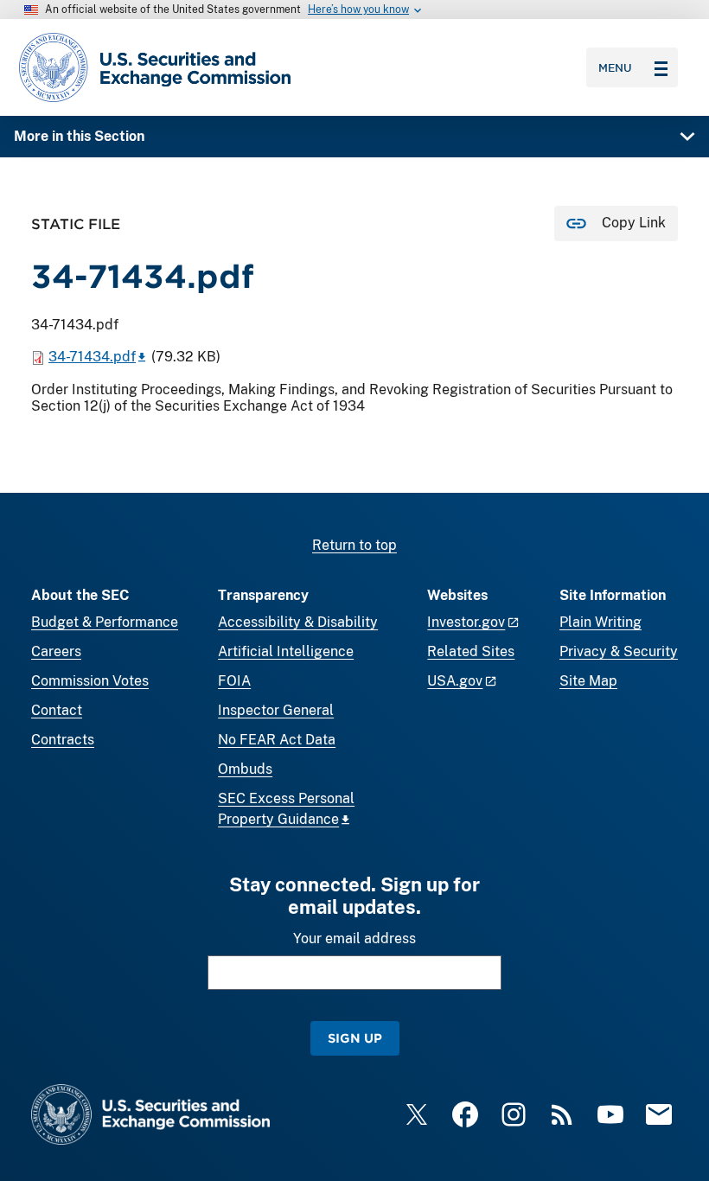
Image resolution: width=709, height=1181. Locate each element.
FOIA (234, 681)
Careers (56, 651)
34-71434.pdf (92, 356)
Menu (615, 67)
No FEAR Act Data (276, 739)
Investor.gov (466, 622)
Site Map (588, 681)
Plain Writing (600, 622)
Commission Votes (90, 681)
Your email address (354, 938)
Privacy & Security (618, 651)
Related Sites (470, 651)
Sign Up (355, 1038)
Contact (56, 710)
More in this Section (79, 136)
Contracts (62, 739)
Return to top (354, 545)
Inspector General (276, 710)
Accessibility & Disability (298, 622)
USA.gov (454, 681)
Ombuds (245, 769)
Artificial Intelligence (286, 651)
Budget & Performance (104, 622)
